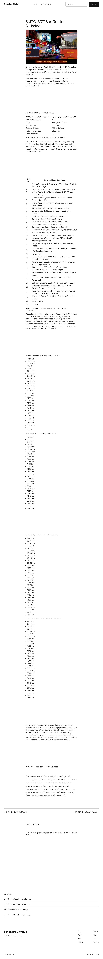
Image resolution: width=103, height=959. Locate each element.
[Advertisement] (51, 99)
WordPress (96, 954)
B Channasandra (49, 776)
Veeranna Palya (61, 795)
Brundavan (37, 780)
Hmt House (29, 783)
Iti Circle (50, 783)
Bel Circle (67, 776)
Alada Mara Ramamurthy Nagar (34, 776)
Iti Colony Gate (58, 783)
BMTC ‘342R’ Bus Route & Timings (17, 915)
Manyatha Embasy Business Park (34, 792)
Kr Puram (61, 789)
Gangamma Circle (46, 780)
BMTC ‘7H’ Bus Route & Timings (16, 909)
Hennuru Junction (71, 780)
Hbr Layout (56, 780)
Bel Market (29, 780)
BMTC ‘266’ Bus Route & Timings (16, 812)
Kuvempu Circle (70, 789)
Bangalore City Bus (11, 4)
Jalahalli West (47, 786)
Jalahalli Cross (67, 783)
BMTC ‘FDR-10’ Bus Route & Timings (85, 812)
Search (94, 4)
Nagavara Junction (50, 792)
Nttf (58, 792)
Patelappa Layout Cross (67, 792)
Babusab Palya (59, 776)
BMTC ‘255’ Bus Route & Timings (16, 904)
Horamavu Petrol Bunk (40, 783)
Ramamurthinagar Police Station (46, 795)
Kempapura (44, 789)
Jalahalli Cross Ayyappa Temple (34, 786)
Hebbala (63, 780)
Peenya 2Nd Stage (31, 795)
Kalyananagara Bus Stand (33, 789)
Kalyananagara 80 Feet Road (60, 786)
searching (34, 730)
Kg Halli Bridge (53, 789)
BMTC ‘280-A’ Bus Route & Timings (17, 899)
